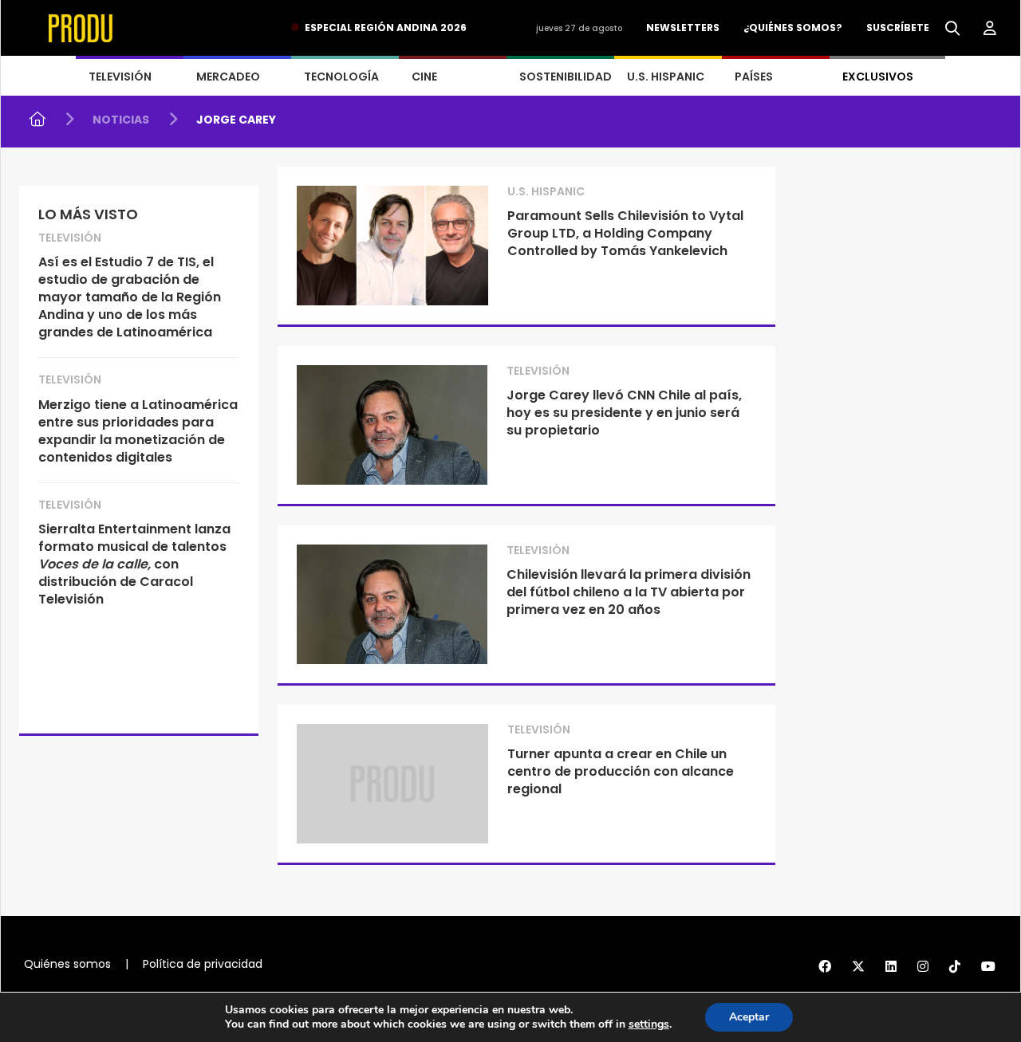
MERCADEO (228, 77)
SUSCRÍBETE (897, 27)
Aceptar (749, 1016)
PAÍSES (754, 77)
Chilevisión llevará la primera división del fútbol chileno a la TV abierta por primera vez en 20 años (629, 592)
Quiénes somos (67, 964)
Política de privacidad (202, 964)
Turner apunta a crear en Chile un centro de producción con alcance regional (620, 771)
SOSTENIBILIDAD (565, 77)
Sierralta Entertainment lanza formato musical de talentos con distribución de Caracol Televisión (134, 564)
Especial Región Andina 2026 (386, 27)
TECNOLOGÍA (341, 77)
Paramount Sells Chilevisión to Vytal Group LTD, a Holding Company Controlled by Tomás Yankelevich (625, 233)
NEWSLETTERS (682, 27)
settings (649, 1024)
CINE (424, 77)
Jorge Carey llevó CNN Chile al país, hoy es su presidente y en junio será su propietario (624, 412)
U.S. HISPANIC (665, 77)
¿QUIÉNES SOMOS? (792, 27)
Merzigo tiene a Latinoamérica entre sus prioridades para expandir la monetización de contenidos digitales (138, 430)
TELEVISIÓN (120, 77)
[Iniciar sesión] (990, 29)
